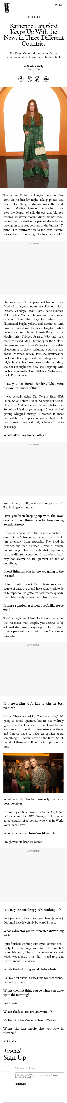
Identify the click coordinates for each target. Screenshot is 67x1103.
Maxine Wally (35, 66)
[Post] (29, 79)
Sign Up (14, 1054)
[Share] (21, 79)
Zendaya (20, 311)
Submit (21, 1083)
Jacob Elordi (35, 311)
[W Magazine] (6, 8)
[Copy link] (37, 79)
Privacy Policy (29, 1077)
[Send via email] (46, 79)
